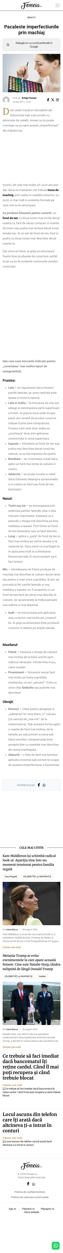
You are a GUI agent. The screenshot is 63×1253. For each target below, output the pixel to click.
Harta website (31, 1212)
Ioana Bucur (12, 929)
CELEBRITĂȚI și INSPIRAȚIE (37, 876)
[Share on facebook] (49, 100)
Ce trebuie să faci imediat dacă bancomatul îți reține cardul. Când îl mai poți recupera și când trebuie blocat (31, 1067)
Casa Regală (11, 876)
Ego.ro (12, 1208)
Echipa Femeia (29, 98)
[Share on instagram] (58, 100)
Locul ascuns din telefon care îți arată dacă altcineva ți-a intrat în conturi (30, 1123)
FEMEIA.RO (31, 5)
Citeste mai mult (12, 947)
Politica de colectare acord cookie (30, 1197)
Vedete (42, 976)
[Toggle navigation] (57, 5)
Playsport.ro (47, 1208)
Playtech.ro (28, 1208)
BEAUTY (31, 17)
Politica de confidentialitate (29, 1192)
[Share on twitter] (53, 100)
